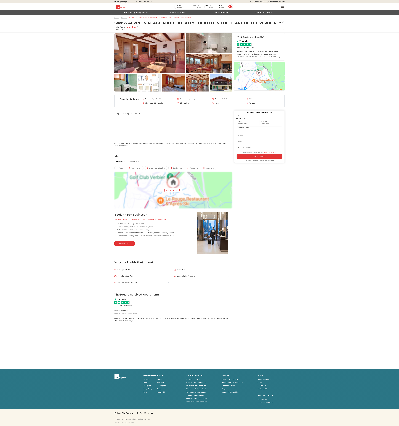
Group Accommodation (195, 395)
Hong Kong (147, 389)
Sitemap (131, 423)
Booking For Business (131, 114)
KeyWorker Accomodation (196, 386)
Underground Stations (157, 168)
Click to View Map (171, 190)
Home (116, 18)
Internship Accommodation (196, 402)
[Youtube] (152, 413)
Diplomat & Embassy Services (197, 389)
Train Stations (137, 168)
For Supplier (262, 399)
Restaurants (210, 168)
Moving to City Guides (230, 392)
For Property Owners (265, 402)
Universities (194, 168)
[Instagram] (145, 413)
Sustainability (263, 389)
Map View (120, 162)
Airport (121, 168)
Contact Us (262, 386)
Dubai (159, 389)
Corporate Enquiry (124, 243)
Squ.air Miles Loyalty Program (233, 382)
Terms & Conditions (269, 152)
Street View (134, 162)
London (146, 379)
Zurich (159, 379)
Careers (260, 382)
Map (117, 114)
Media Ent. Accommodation (196, 398)
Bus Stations (177, 168)
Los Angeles (161, 386)
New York (160, 382)
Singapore (147, 386)
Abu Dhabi (161, 392)
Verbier (124, 18)
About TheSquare (264, 379)
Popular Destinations (230, 379)
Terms (116, 423)
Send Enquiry (259, 156)
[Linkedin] (148, 413)
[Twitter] (141, 413)
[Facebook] (137, 413)
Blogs (224, 389)
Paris (145, 392)
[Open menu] (282, 7)
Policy (123, 423)
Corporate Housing (193, 379)
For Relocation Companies (196, 392)
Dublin (145, 382)
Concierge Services (229, 386)
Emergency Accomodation (196, 382)
